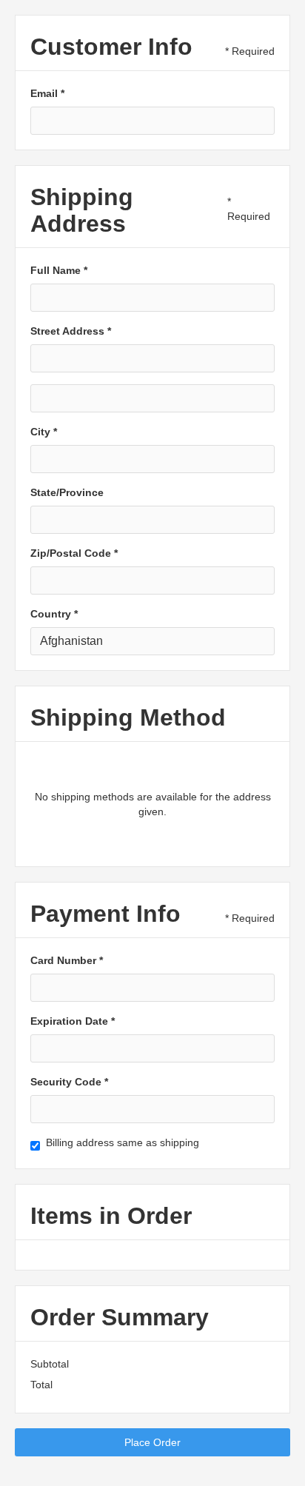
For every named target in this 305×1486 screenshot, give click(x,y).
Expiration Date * (72, 1021)
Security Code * (69, 1082)
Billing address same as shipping (122, 1142)
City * (43, 432)
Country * (54, 614)
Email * (47, 93)
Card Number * (66, 960)
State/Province (67, 492)
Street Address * (70, 331)
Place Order (152, 1442)
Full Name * (58, 270)
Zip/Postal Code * (74, 553)
